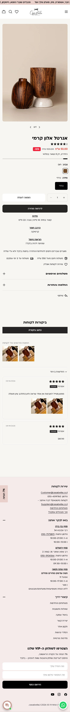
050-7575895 (48, 534)
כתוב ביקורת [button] (35, 330)
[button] (58, 144)
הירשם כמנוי (35, 684)
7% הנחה (4, 494)
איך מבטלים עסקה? (58, 512)
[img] (56, 381)
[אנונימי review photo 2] (39, 406)
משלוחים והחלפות (59, 508)
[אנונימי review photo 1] (55, 406)
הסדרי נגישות (61, 632)
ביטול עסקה (62, 614)
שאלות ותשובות (60, 609)
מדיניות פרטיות (60, 638)
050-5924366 (48, 555)
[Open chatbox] (7, 705)
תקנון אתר (63, 626)
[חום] (65, 171)
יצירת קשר (62, 620)
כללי (61, 185)
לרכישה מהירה (35, 208)
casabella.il (35, 704)
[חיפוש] (10, 11)
